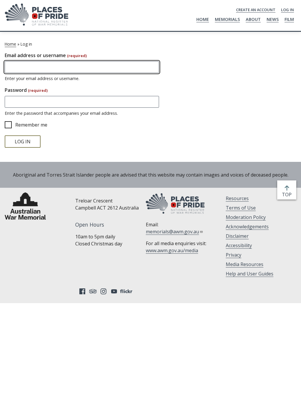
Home (202, 19)
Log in (287, 9)
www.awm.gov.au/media (172, 250)
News (273, 19)
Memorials (227, 19)
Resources (237, 198)
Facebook (82, 291)
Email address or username (46, 55)
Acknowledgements (247, 226)
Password (26, 90)
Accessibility (239, 245)
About (253, 19)
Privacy (233, 255)
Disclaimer (237, 236)
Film (289, 19)
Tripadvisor (93, 291)
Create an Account (255, 9)
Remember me (31, 125)
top (288, 194)
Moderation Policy (246, 217)
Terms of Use (241, 208)
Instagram (103, 291)
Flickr (127, 291)
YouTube (114, 291)
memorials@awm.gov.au (172, 231)
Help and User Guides (249, 273)
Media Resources (244, 264)
